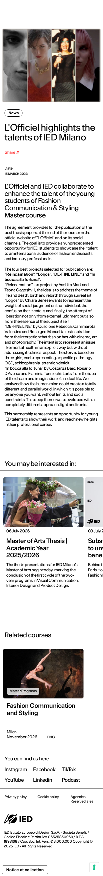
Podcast (71, 780)
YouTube (14, 780)
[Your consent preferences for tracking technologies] (94, 867)
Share (10, 152)
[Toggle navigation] (95, 10)
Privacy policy (15, 796)
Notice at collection (25, 869)
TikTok (69, 769)
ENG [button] (55, 10)
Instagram (15, 769)
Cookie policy (48, 796)
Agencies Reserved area (82, 799)
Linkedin (42, 780)
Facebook (44, 769)
